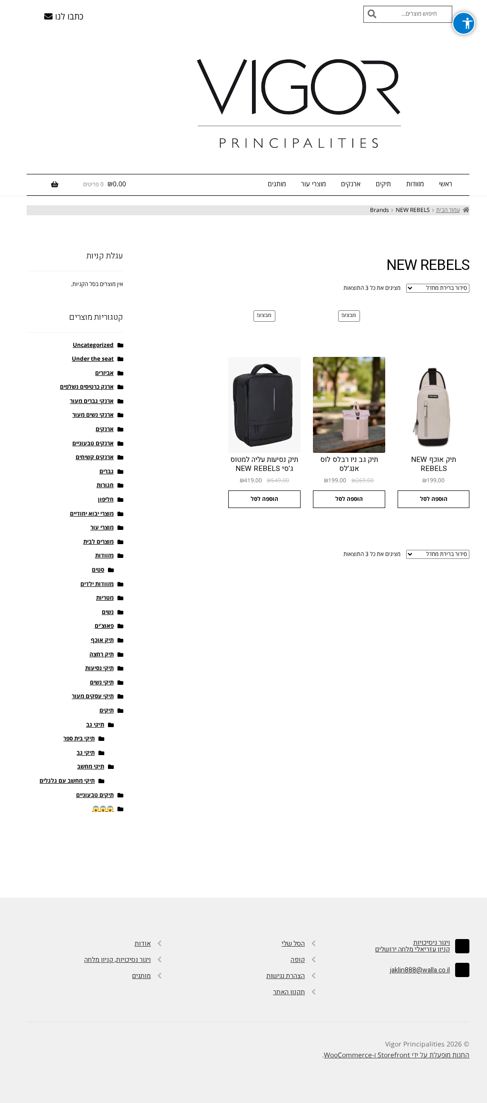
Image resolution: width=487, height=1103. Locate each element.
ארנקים (350, 184)
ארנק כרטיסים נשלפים (87, 387)
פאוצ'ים (104, 626)
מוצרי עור (313, 184)
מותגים (277, 184)
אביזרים (104, 373)
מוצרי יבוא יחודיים (92, 514)
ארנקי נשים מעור (93, 415)
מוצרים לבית (98, 542)
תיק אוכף (102, 640)
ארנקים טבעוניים (93, 443)
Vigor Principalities (301, 102)
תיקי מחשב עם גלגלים (67, 781)
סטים (98, 570)
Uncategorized (93, 345)
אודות (143, 944)
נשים (108, 612)
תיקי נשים (102, 682)
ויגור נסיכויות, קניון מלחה (117, 960)
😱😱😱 (103, 809)
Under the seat (93, 359)
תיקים (383, 184)
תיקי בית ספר (79, 738)
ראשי (445, 184)
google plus (243, 864)
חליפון (106, 499)
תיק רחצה (101, 654)
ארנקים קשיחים (95, 457)
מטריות (105, 598)
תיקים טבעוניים (95, 795)
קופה (298, 960)
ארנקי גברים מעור (92, 401)
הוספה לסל (434, 499)
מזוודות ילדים (97, 584)
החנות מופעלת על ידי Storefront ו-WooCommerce (396, 1055)
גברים (106, 471)
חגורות (105, 485)
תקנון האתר (289, 992)
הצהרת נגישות (285, 976)
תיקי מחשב (90, 766)
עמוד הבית (448, 210)
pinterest (202, 864)
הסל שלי (293, 944)
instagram (284, 864)
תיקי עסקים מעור (93, 696)
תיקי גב (95, 725)
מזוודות (415, 184)
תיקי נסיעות (99, 668)
